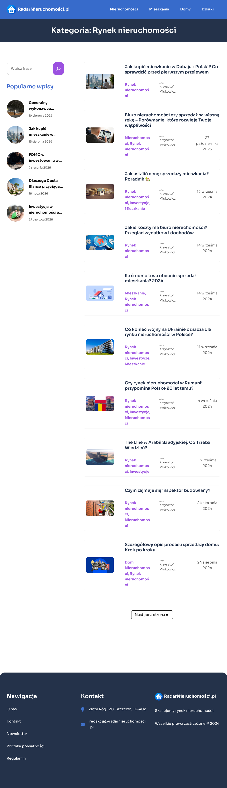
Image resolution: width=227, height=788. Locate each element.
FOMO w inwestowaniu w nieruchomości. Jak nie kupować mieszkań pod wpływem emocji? (45, 157)
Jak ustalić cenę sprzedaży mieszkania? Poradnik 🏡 (167, 176)
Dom (129, 562)
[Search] (58, 68)
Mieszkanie (135, 208)
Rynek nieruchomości (137, 90)
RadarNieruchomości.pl (44, 9)
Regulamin (16, 758)
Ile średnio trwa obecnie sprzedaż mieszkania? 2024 (160, 278)
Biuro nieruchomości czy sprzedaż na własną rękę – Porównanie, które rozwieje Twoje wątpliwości (172, 120)
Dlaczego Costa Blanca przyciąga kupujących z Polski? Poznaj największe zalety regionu (45, 183)
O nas (12, 709)
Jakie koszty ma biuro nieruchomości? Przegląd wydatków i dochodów (166, 230)
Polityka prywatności (26, 746)
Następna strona (151, 614)
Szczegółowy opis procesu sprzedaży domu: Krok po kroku (172, 547)
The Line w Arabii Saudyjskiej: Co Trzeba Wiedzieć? (167, 445)
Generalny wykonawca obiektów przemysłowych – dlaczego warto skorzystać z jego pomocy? (44, 105)
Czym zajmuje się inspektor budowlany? (167, 490)
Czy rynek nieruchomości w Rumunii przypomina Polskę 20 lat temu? (164, 386)
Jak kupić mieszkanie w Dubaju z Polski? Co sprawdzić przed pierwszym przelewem (46, 131)
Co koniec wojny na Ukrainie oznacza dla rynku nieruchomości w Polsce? (168, 332)
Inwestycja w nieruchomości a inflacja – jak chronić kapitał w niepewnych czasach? (44, 209)
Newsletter (17, 733)
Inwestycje (139, 202)
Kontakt (14, 721)
